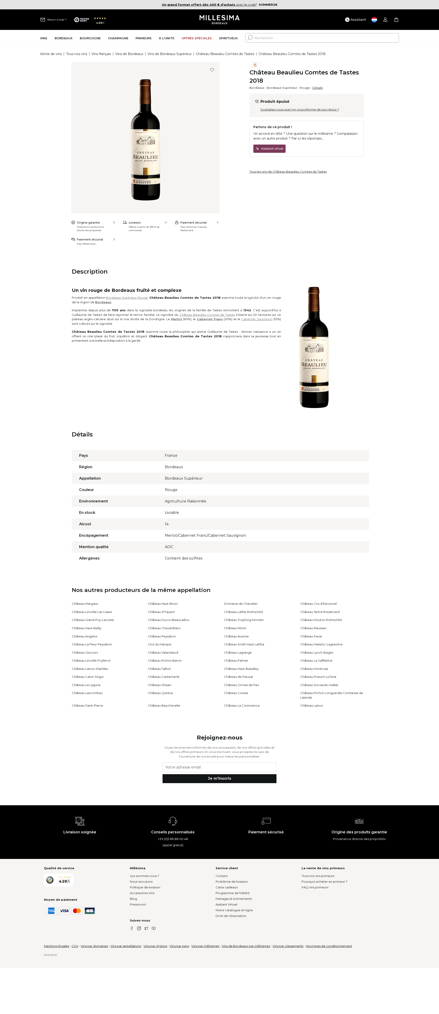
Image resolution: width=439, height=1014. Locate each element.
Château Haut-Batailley (241, 669)
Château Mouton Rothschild (321, 620)
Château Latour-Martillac (90, 669)
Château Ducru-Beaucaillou (168, 620)
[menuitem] (43, 38)
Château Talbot (159, 669)
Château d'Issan (159, 685)
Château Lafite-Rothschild (243, 612)
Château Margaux (85, 603)
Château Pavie (311, 636)
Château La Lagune (86, 685)
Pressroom (138, 904)
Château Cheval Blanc (164, 628)
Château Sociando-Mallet (319, 685)
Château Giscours (85, 652)
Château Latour (311, 705)
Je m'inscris (219, 778)
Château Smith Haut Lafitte (244, 644)
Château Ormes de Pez (241, 685)
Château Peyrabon (162, 636)
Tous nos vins (76, 54)
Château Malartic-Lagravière (321, 644)
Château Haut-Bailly (86, 628)
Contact (222, 876)
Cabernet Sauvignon (256, 319)
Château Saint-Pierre (87, 705)
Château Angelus (84, 636)
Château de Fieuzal (238, 677)
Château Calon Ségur (88, 677)
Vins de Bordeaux (129, 54)
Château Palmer (236, 660)
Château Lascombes (87, 693)
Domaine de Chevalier (241, 603)
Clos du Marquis (159, 644)
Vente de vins (51, 54)
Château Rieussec (313, 628)
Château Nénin (235, 628)
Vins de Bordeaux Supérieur (169, 54)
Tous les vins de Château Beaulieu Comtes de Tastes (288, 171)
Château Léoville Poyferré (91, 660)
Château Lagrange (238, 652)
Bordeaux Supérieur (282, 88)
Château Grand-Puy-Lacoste (93, 620)
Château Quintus (160, 693)
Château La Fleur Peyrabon (92, 644)
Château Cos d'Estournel (318, 603)
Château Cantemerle (163, 677)
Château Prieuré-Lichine (318, 677)
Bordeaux (256, 88)
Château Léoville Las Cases (92, 612)
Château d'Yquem (161, 612)
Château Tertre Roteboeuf (320, 612)
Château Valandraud (163, 652)
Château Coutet (236, 693)
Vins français (101, 54)
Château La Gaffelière (316, 660)
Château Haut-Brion (163, 603)
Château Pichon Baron (165, 660)
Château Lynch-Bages (316, 652)
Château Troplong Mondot (244, 620)
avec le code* (209, 4)
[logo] (220, 19)
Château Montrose (314, 669)
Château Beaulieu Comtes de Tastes (225, 54)
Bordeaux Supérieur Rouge (127, 297)
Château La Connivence (242, 705)
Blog (133, 898)
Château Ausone (236, 636)
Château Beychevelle (164, 705)
